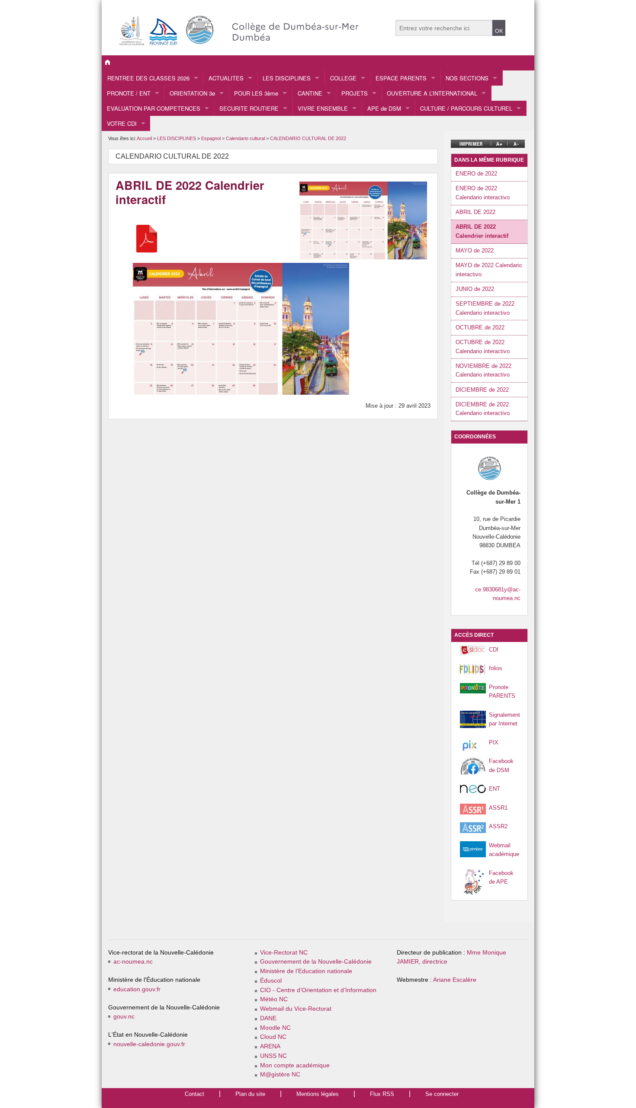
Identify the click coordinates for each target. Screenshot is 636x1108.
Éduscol (271, 980)
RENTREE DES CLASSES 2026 (148, 78)
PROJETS (354, 93)
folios (495, 668)
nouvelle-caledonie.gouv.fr (149, 1044)
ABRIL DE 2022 (475, 212)
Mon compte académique (295, 1065)
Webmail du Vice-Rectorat (295, 1009)
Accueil (144, 138)
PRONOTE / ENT (129, 93)
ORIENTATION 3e (192, 93)
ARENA (270, 1046)
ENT (494, 788)
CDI (493, 649)
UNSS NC (273, 1056)
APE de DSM (384, 108)
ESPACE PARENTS (401, 78)
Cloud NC (273, 1037)
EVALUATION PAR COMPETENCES (153, 108)
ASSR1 (498, 808)
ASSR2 (498, 826)
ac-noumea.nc (133, 961)
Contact (194, 1094)
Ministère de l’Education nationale (306, 971)
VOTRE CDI (122, 123)
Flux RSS (382, 1094)
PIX (493, 742)
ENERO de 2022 (476, 173)
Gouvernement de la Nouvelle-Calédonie (316, 961)
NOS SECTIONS (467, 78)
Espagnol (211, 138)
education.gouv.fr (137, 989)
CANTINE (310, 93)
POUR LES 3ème (256, 93)
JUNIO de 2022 (475, 289)
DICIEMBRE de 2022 (482, 389)
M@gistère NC (280, 1074)
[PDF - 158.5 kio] (147, 238)
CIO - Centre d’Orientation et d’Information (318, 990)
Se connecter (442, 1094)
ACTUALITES (226, 78)
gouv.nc (124, 1016)
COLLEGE (343, 78)
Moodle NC (275, 1028)
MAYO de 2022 (475, 250)
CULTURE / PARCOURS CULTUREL (466, 108)
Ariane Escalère (454, 980)
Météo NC (274, 999)
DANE (268, 1018)
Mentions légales (317, 1094)
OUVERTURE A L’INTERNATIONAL (432, 93)
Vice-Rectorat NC (284, 952)
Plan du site (250, 1094)
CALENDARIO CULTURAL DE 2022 (308, 138)
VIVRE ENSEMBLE (323, 108)
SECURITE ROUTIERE (249, 108)
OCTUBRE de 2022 (480, 327)
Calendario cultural (246, 138)
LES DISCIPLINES (287, 78)
